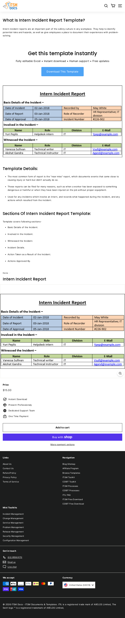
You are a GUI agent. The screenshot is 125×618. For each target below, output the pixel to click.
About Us (7, 464)
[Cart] (113, 6)
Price (6, 384)
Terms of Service (11, 481)
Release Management (13, 531)
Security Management (13, 536)
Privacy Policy (10, 477)
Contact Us (8, 468)
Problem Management (13, 527)
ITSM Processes (70, 486)
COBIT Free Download (73, 504)
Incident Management (13, 514)
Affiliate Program (70, 468)
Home (5, 273)
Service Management (13, 522)
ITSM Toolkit (68, 477)
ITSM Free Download (72, 499)
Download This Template (62, 71)
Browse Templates (71, 473)
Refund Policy (9, 473)
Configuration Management (16, 540)
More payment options (62, 444)
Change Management (13, 518)
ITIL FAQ (66, 495)
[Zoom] (120, 373)
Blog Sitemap (68, 464)
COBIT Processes (70, 490)
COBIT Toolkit (69, 481)
